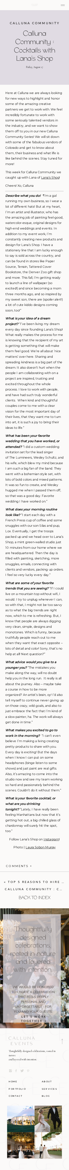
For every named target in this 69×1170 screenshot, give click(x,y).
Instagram (51, 839)
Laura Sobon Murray (41, 847)
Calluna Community (35, 23)
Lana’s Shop (50, 178)
